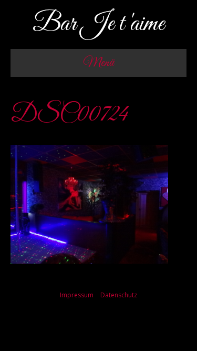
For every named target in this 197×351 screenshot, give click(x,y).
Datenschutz (118, 294)
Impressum (77, 294)
